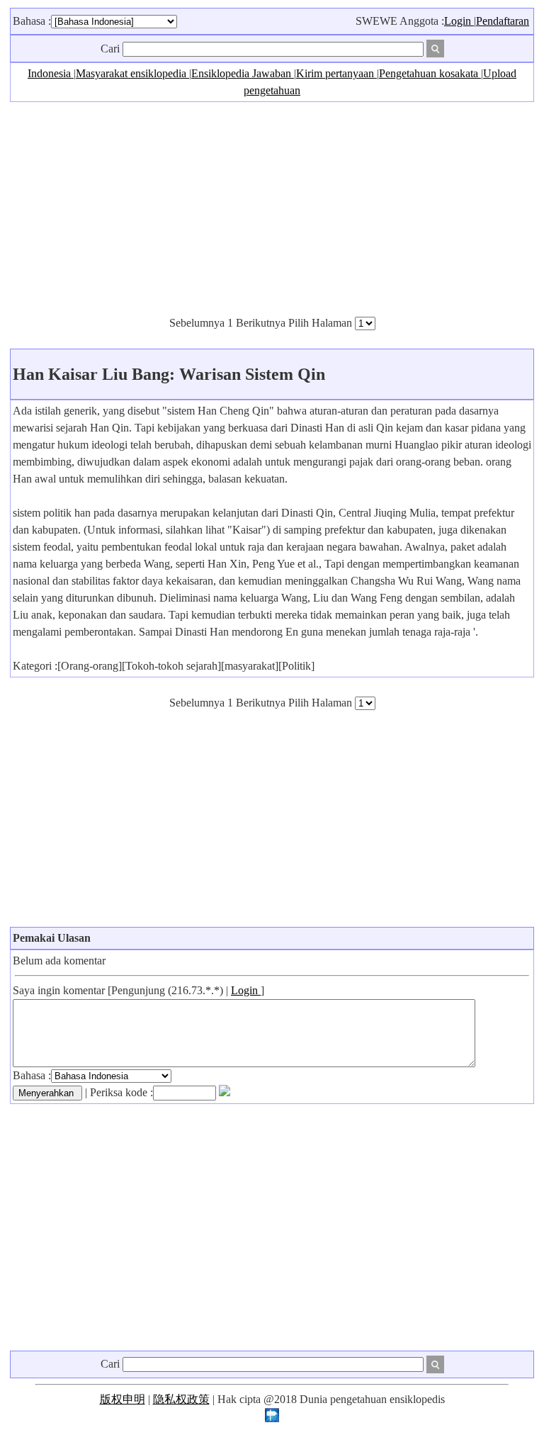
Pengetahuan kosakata (430, 73)
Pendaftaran (502, 21)
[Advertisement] (272, 208)
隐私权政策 (181, 1399)
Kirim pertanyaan (336, 73)
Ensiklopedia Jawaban (242, 73)
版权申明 (122, 1399)
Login (459, 21)
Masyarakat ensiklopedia (132, 73)
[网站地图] (272, 1418)
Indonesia (51, 73)
